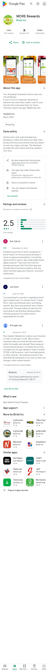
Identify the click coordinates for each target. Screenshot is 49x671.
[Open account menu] (44, 4)
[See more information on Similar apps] (44, 452)
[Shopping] (9, 124)
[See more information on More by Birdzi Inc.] (44, 414)
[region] (24, 32)
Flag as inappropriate (15, 490)
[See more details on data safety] (12, 196)
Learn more (16, 163)
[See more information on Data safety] (44, 131)
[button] (28, 33)
